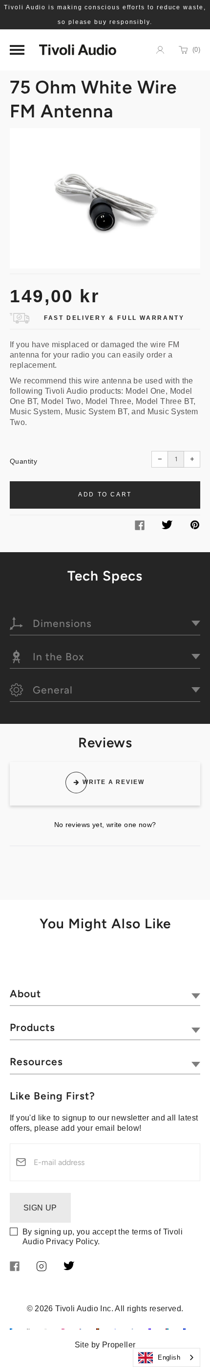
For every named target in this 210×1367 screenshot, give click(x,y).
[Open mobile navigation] (17, 50)
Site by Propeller (105, 1345)
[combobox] (166, 1357)
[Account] (160, 50)
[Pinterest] (194, 526)
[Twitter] (167, 526)
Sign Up (40, 1208)
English (169, 1357)
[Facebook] (140, 527)
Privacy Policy (72, 1241)
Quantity (23, 461)
